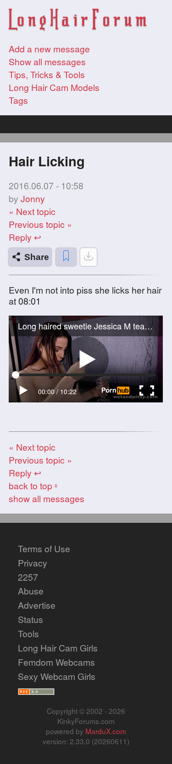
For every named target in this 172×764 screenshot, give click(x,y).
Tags (18, 100)
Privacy (32, 562)
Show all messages (47, 61)
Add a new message (49, 48)
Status (30, 619)
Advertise (36, 605)
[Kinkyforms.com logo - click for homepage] (77, 21)
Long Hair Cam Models (54, 87)
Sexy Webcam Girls (56, 676)
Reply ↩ (25, 237)
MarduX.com (105, 731)
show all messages (46, 498)
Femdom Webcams (56, 662)
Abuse (31, 590)
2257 (28, 577)
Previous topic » (40, 224)
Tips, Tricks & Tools (47, 74)
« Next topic (32, 211)
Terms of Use (44, 548)
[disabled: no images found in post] (88, 257)
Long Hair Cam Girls (58, 647)
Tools (28, 633)
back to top (34, 485)
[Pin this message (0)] (66, 257)
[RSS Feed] (36, 690)
